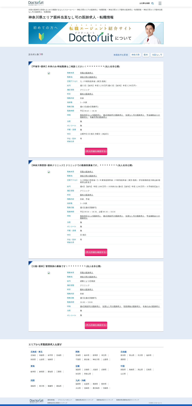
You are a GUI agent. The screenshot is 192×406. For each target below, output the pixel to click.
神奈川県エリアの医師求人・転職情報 (91, 10)
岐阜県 (33, 372)
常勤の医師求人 (86, 73)
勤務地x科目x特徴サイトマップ (57, 403)
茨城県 (78, 355)
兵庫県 (103, 370)
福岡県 (78, 384)
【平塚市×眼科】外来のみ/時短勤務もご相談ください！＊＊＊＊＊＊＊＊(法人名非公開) (75, 66)
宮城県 (58, 355)
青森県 (41, 355)
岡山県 (140, 370)
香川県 (41, 386)
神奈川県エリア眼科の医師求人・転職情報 (125, 10)
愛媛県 (50, 386)
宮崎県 (86, 388)
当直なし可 (157, 55)
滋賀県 (78, 370)
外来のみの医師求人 (151, 306)
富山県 (131, 355)
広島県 (148, 370)
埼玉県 (103, 355)
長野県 (123, 359)
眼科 (146, 55)
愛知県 (50, 372)
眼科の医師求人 (86, 94)
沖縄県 (105, 388)
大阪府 (95, 370)
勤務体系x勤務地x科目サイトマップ (127, 400)
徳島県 (33, 386)
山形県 (41, 359)
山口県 (123, 374)
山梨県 (105, 359)
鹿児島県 (96, 388)
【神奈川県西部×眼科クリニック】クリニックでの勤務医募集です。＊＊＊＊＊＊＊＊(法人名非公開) (82, 165)
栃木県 (86, 355)
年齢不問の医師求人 (98, 117)
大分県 (78, 388)
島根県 (131, 370)
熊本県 (103, 384)
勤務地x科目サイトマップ (105, 400)
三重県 (58, 372)
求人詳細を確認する (96, 151)
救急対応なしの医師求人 (90, 115)
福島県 (50, 359)
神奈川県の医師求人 (88, 77)
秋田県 (33, 359)
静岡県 (41, 372)
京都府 (86, 370)
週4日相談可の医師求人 (113, 115)
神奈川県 (136, 55)
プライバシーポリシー (65, 400)
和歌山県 (87, 374)
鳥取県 (123, 370)
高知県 (58, 386)
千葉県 (78, 359)
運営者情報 (51, 400)
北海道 (33, 355)
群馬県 (95, 355)
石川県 (140, 355)
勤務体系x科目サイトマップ (84, 400)
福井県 (148, 355)
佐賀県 (86, 384)
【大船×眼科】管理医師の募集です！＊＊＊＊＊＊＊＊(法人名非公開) (66, 266)
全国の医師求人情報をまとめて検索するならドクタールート (52, 10)
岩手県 (50, 355)
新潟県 (123, 355)
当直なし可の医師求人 (135, 115)
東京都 (86, 359)
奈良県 (78, 374)
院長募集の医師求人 (132, 306)
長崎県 (95, 384)
